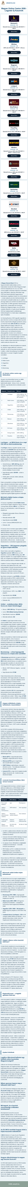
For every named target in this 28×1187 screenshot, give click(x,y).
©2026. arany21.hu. (14, 1184)
